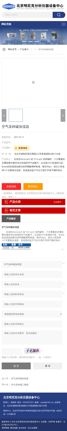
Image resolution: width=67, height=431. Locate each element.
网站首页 (12, 49)
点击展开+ (58, 202)
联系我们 (33, 186)
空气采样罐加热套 (20, 378)
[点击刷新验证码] (32, 351)
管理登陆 (5, 428)
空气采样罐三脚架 (20, 385)
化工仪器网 (32, 428)
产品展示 (24, 49)
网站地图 (14, 428)
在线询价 (11, 186)
